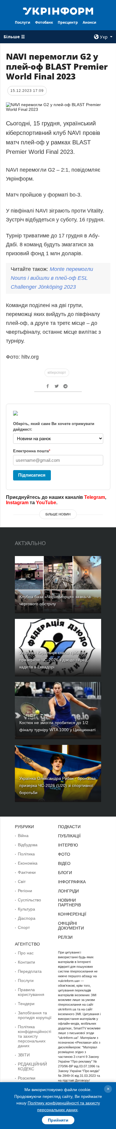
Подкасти (69, 826)
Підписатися (32, 475)
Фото (64, 854)
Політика (26, 854)
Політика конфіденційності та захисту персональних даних (34, 1036)
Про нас (26, 953)
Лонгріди (68, 891)
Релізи (65, 937)
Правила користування (31, 992)
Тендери (26, 1003)
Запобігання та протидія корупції (34, 1015)
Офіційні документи (71, 925)
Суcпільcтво (29, 900)
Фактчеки (27, 872)
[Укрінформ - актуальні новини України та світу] (58, 10)
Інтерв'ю (68, 845)
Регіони (25, 890)
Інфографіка (72, 881)
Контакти (26, 962)
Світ (22, 881)
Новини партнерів (69, 902)
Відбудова (27, 844)
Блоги (65, 872)
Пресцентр (68, 22)
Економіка (27, 863)
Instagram (17, 502)
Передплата (30, 971)
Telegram (94, 497)
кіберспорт (57, 373)
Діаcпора (26, 918)
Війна (23, 835)
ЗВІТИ (24, 1055)
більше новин (58, 514)
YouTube (46, 502)
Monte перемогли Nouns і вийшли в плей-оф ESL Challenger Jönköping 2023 (52, 278)
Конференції (72, 914)
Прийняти (58, 1120)
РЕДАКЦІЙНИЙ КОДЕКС (32, 1066)
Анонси (89, 22)
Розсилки (26, 1078)
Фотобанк (44, 22)
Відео (64, 863)
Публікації (69, 835)
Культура (26, 909)
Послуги (22, 22)
